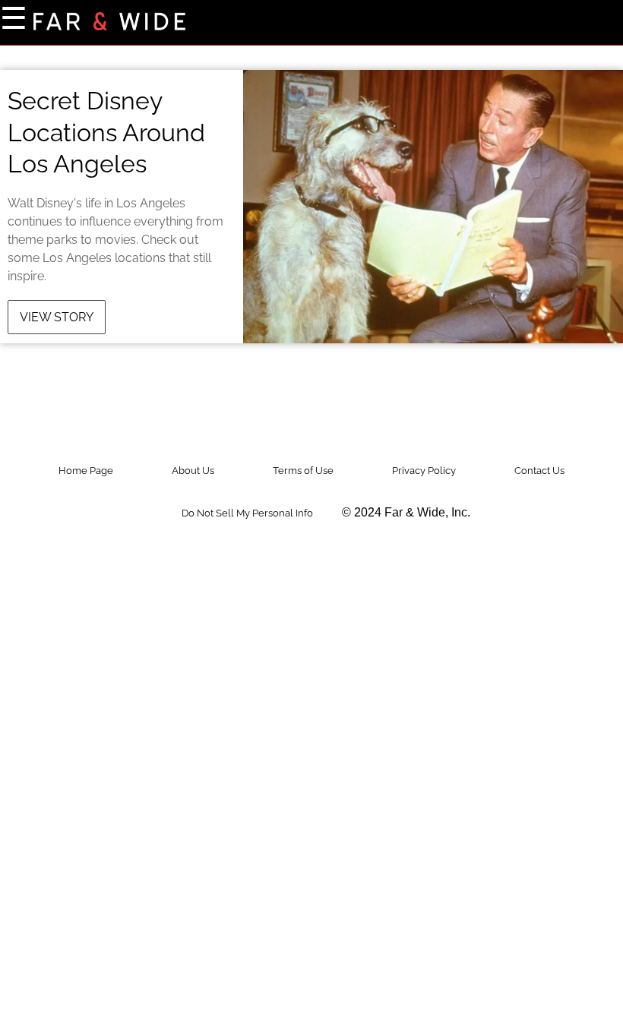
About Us (193, 470)
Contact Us (539, 470)
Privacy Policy (424, 470)
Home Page (86, 470)
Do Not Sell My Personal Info (247, 513)
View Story (56, 317)
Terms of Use (303, 470)
